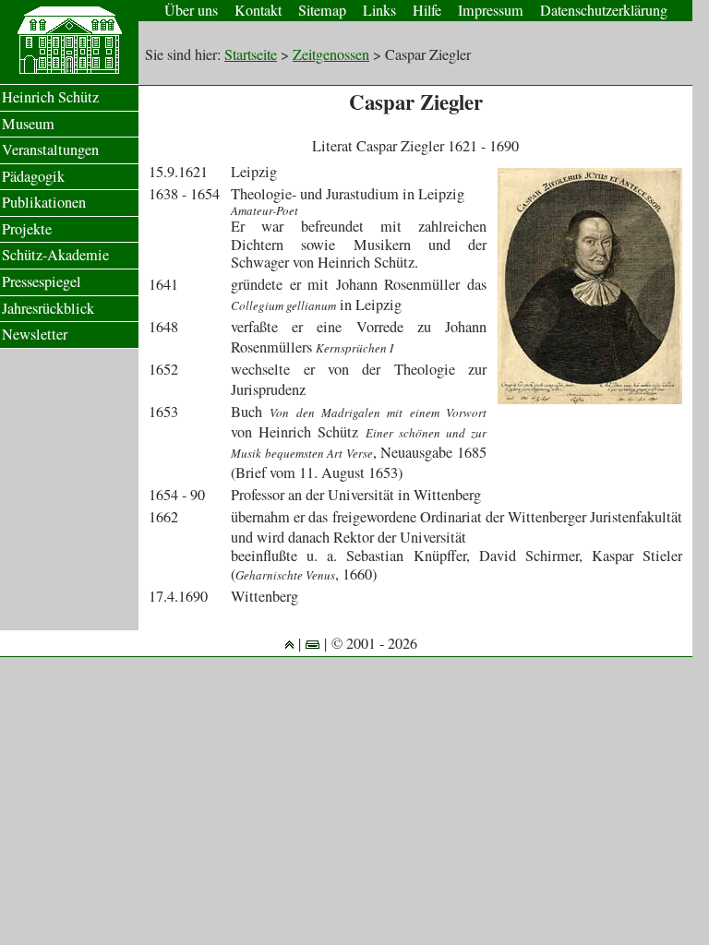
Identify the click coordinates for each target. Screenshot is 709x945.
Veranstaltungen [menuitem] (50, 149)
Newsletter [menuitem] (34, 334)
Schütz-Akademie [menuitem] (55, 255)
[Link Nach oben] (289, 643)
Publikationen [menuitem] (44, 202)
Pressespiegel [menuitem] (41, 281)
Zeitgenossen (331, 54)
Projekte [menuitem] (27, 229)
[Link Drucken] (312, 643)
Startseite (250, 54)
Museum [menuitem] (28, 124)
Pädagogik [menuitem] (33, 176)
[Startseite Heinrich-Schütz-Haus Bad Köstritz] (69, 69)
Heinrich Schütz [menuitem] (50, 97)
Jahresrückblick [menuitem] (48, 308)
